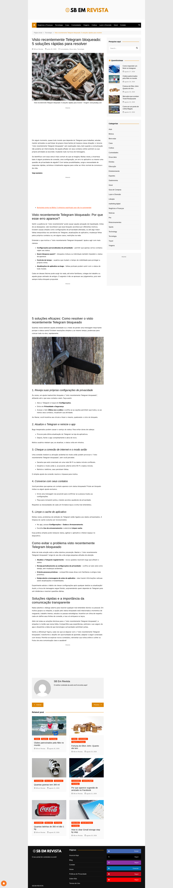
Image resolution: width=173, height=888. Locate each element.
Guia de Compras (87, 823)
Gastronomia (58, 781)
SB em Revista (38, 49)
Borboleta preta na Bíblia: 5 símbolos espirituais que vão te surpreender (64, 208)
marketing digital (87, 781)
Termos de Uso (74, 883)
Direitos (111, 162)
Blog (71, 860)
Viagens (86, 25)
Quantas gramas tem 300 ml (47, 785)
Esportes (44, 739)
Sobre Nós (73, 879)
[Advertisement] (68, 123)
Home (71, 869)
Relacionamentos (115, 222)
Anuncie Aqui (74, 855)
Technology (113, 232)
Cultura (94, 25)
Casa (67, 25)
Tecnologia (59, 25)
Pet (110, 218)
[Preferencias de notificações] (4, 883)
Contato (123, 25)
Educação (112, 166)
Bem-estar (112, 138)
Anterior (38, 705)
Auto (110, 129)
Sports (111, 227)
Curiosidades (76, 25)
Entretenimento (114, 171)
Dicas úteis (72, 49)
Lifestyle (112, 199)
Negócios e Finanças (45, 25)
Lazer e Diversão (105, 25)
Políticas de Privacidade (77, 874)
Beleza (111, 134)
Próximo (96, 705)
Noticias (112, 213)
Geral (116, 25)
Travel (111, 241)
